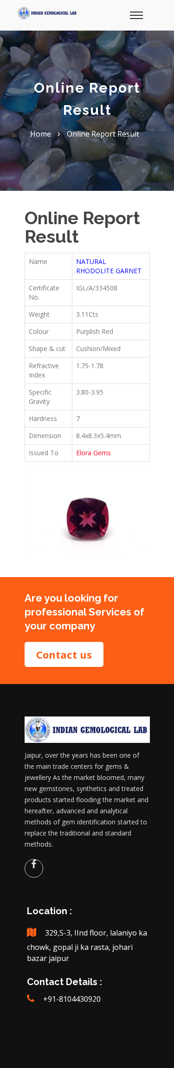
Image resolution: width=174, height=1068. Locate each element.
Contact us (64, 654)
